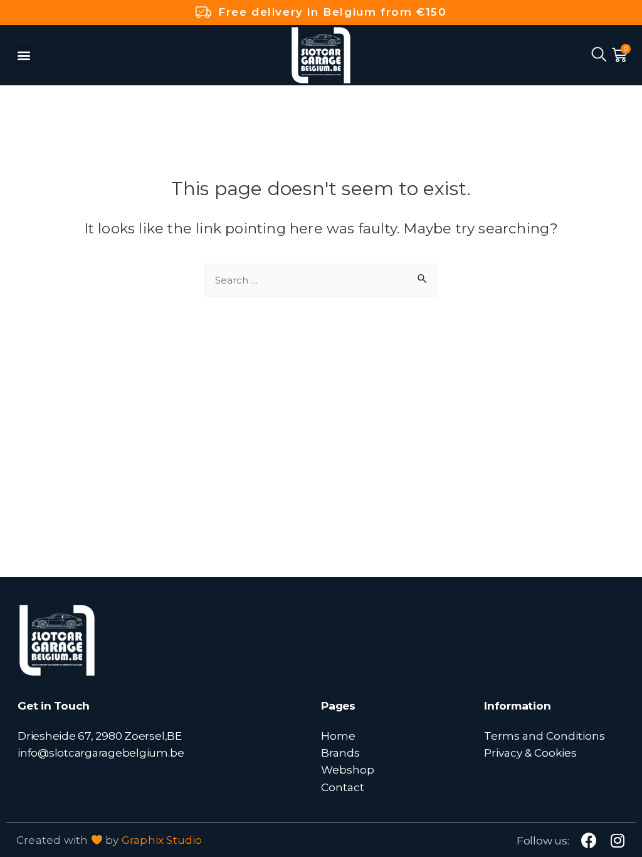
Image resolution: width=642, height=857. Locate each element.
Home (338, 735)
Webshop (347, 769)
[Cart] (619, 55)
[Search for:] (321, 279)
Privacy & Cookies (530, 752)
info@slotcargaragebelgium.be (101, 752)
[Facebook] (589, 840)
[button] (23, 55)
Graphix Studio (162, 840)
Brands (340, 752)
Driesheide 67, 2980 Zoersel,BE (100, 735)
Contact (342, 787)
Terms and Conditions (544, 735)
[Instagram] (618, 840)
